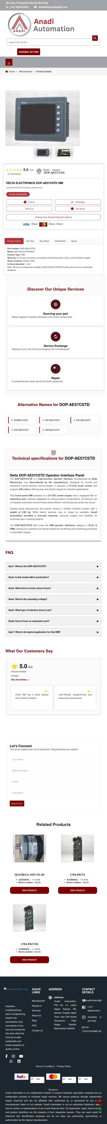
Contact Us (37, 1030)
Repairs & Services (37, 1008)
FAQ (34, 1025)
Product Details (14, 241)
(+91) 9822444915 (19, 7)
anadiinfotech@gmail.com (53, 7)
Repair (74, 241)
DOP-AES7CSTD (21, 429)
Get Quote (80, 208)
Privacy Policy (64, 1066)
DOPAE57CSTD (21, 420)
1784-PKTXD (29, 944)
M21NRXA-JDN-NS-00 (29, 874)
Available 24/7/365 (28, 51)
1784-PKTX (77, 874)
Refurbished (60, 241)
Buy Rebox (44, 241)
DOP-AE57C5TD (52, 429)
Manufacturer (25, 71)
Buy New (30, 241)
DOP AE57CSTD (52, 420)
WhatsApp (80, 202)
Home (12, 71)
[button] (12, 127)
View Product (29, 890)
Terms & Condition (45, 1066)
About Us (36, 1015)
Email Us (29, 208)
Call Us (31, 202)
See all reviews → (20, 679)
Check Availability (18, 194)
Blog (34, 1020)
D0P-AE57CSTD (83, 420)
